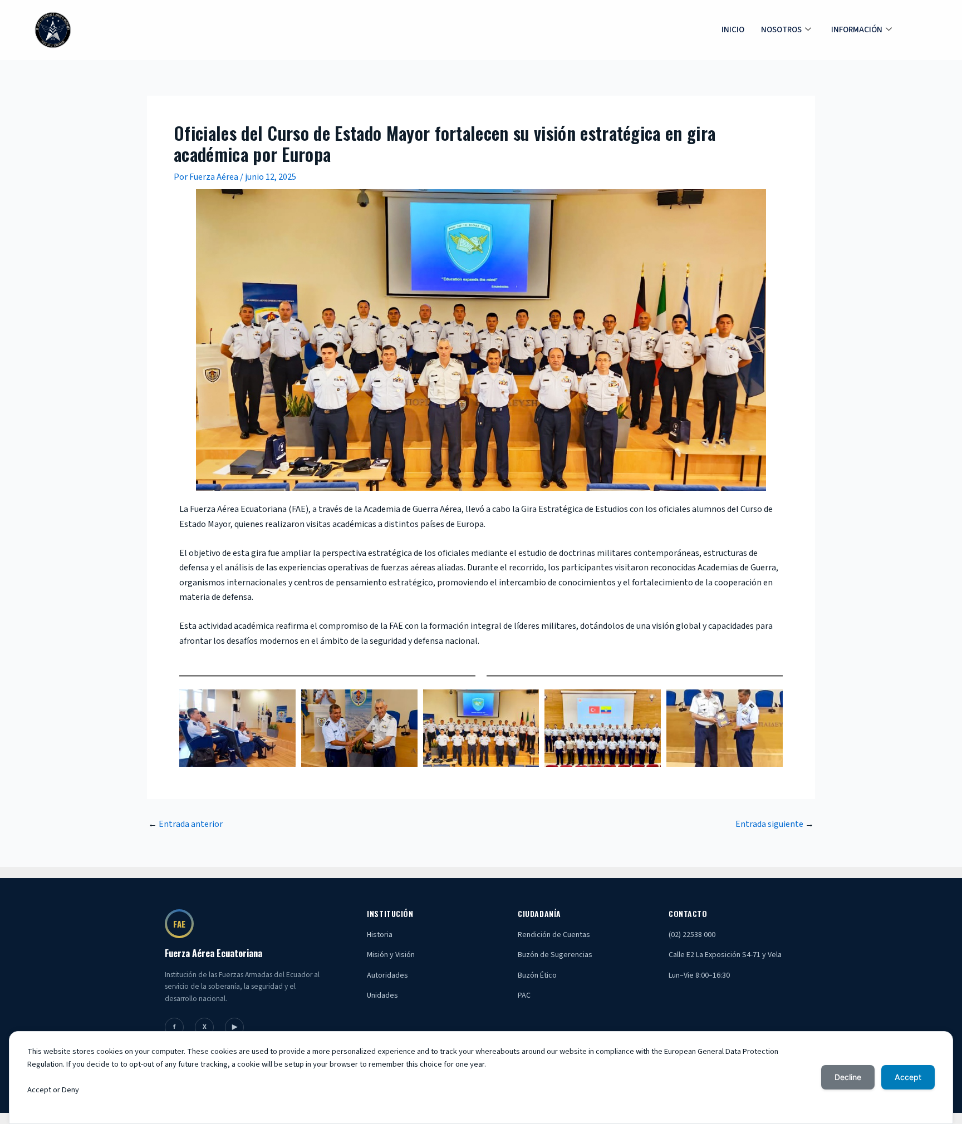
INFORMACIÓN (856, 30)
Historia (379, 934)
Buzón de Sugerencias (555, 954)
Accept (908, 1077)
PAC (524, 995)
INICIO (732, 30)
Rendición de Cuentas (554, 934)
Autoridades (387, 975)
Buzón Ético (537, 975)
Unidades (382, 995)
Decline (848, 1077)
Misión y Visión (391, 954)
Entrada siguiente (774, 824)
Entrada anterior (185, 824)
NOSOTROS (781, 30)
